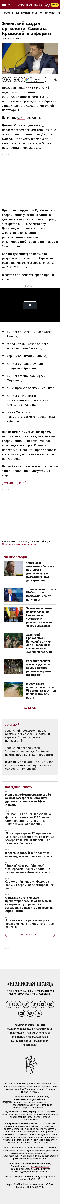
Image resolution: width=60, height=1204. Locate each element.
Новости (8, 13)
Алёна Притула (42, 1169)
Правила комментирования (19, 544)
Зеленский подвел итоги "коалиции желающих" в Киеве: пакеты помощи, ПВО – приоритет (29, 751)
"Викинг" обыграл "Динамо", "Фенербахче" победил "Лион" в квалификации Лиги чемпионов (27, 869)
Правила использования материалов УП (30, 1029)
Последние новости (18, 787)
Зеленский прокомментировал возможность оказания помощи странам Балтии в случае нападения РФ (27, 735)
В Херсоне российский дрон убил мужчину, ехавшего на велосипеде (28, 854)
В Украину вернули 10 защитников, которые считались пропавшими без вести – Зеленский (29, 765)
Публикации (23, 13)
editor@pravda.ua (39, 1171)
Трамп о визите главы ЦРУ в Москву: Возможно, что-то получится (41, 594)
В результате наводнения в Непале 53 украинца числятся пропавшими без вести (41, 690)
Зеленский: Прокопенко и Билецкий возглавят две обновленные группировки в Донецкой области (40, 643)
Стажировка (41, 1041)
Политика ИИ (16, 1033)
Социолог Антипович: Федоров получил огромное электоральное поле (29, 885)
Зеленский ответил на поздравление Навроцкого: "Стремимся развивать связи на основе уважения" (39, 617)
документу (35, 125)
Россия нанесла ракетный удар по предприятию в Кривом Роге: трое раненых (29, 924)
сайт (21, 118)
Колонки (49, 13)
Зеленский (8, 483)
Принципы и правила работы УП (30, 1037)
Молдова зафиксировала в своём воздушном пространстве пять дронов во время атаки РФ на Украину (28, 799)
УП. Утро (37, 13)
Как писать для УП (21, 1041)
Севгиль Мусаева (40, 1166)
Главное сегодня (16, 557)
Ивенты (40, 1025)
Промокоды (30, 1045)
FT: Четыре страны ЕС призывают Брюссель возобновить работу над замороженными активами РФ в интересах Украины (29, 838)
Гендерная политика (38, 1033)
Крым (21, 483)
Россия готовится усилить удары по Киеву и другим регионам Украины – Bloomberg (40, 667)
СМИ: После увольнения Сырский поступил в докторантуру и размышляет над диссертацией (40, 571)
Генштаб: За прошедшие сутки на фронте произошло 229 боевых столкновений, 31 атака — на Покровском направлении (28, 819)
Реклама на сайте (24, 1025)
